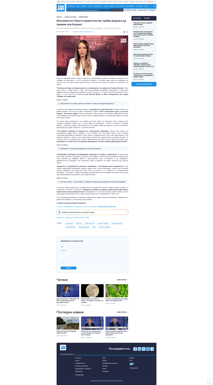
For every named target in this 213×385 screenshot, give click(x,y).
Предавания (129, 6)
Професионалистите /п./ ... (89, 10)
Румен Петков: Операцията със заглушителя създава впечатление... (91, 333)
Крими (83, 6)
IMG (58, 1)
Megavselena (151, 1)
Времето (152, 10)
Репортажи (120, 6)
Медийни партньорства (109, 363)
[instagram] (148, 349)
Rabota (120, 1)
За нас (77, 360)
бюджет (79, 223)
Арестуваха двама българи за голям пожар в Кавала (143, 55)
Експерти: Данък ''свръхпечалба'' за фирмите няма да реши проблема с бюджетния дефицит (93, 182)
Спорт (90, 6)
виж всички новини (144, 84)
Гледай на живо (73, 10)
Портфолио (78, 371)
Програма (139, 6)
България (71, 6)
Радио (104, 368)
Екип (103, 357)
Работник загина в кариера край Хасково (142, 23)
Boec (145, 1)
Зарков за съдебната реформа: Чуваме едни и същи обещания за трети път (143, 64)
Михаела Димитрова (85, 31)
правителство (89, 223)
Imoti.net (116, 1)
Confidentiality (79, 374)
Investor (63, 1)
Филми (132, 357)
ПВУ (94, 227)
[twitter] (143, 349)
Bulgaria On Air (79, 1)
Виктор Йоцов (70, 227)
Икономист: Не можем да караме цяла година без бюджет (81, 148)
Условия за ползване (81, 366)
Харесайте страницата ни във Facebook (73, 217)
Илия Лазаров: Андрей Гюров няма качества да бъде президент (143, 45)
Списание (105, 371)
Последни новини (117, 10)
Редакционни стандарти (83, 368)
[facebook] (135, 349)
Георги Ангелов (117, 223)
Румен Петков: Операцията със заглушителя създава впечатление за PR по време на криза (143, 34)
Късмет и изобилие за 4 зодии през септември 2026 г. (117, 299)
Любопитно (98, 6)
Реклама (105, 366)
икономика (69, 223)
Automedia (110, 1)
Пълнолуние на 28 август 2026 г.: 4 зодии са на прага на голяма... (92, 300)
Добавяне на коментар (72, 241)
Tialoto (88, 1)
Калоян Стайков (103, 223)
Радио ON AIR (143, 10)
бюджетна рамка (104, 227)
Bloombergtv (72, 1)
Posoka (141, 1)
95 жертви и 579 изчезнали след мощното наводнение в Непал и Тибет (143, 75)
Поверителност (80, 363)
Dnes (67, 1)
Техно (106, 6)
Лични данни (134, 368)
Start (137, 1)
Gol (85, 1)
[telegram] (152, 349)
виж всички (122, 280)
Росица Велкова (84, 227)
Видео (112, 6)
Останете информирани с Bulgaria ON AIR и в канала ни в (86, 206)
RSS (131, 360)
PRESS (104, 360)
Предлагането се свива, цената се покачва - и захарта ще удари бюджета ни (87, 103)
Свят (78, 6)
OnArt (132, 364)
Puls (98, 1)
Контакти (78, 357)
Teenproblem (104, 1)
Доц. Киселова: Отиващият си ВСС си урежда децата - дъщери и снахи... (68, 300)
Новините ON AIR (131, 10)
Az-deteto (125, 1)
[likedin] (139, 349)
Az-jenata (94, 1)
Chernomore (132, 1)
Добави (68, 268)
